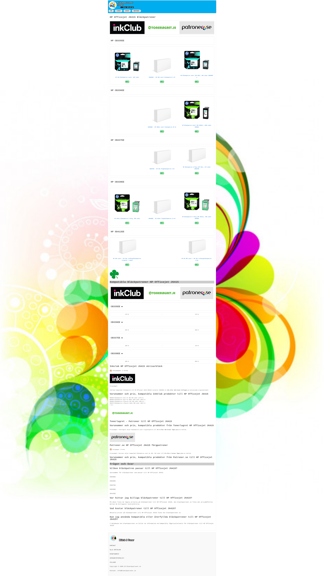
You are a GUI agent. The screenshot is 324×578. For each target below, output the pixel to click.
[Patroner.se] (196, 27)
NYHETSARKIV (114, 554)
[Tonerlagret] (162, 27)
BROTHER (136, 10)
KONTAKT (113, 545)
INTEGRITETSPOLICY (117, 558)
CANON (119, 10)
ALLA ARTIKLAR (115, 550)
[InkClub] (127, 27)
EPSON (127, 10)
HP (111, 10)
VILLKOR (113, 562)
